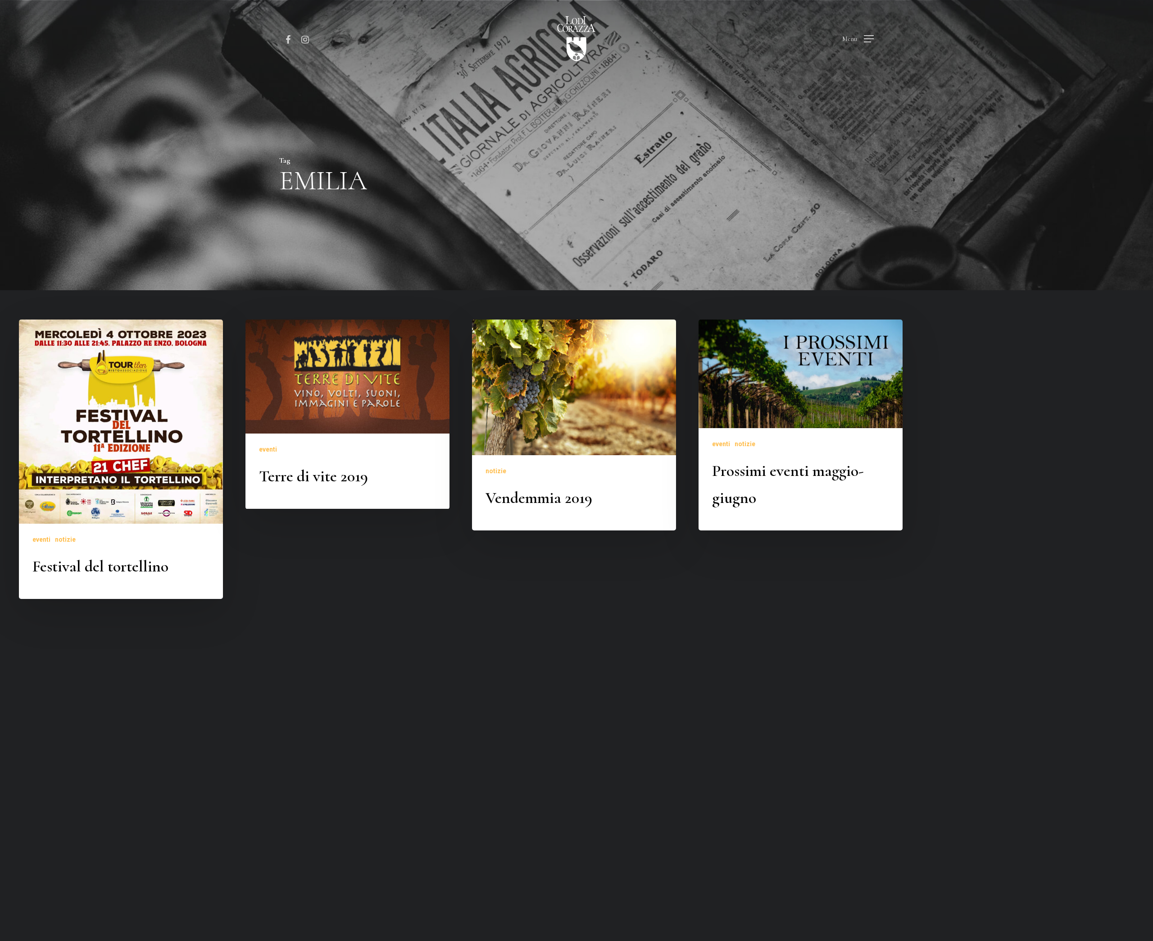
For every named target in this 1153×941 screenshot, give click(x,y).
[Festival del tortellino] (121, 459)
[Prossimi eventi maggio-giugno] (801, 425)
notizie (65, 539)
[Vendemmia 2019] (574, 425)
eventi (41, 539)
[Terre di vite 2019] (347, 414)
